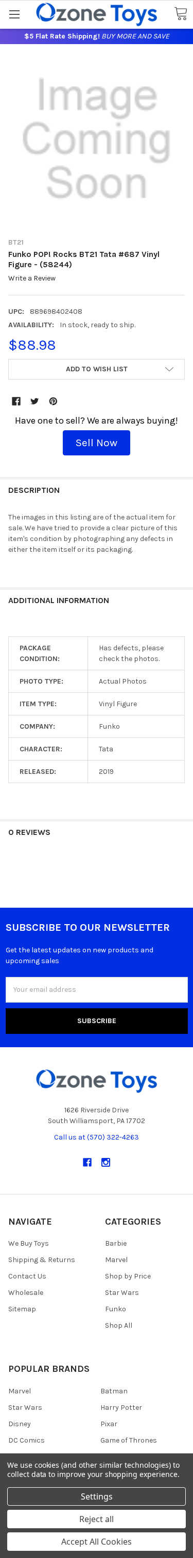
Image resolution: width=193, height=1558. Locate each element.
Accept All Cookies (96, 1541)
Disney (19, 1424)
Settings (97, 1496)
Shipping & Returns (41, 1259)
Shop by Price (128, 1276)
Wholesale (25, 1292)
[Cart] (180, 14)
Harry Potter (121, 1407)
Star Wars (122, 1292)
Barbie (116, 1243)
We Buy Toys (28, 1243)
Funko (115, 1309)
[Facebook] (16, 401)
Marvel (116, 1259)
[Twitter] (35, 401)
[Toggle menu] (14, 14)
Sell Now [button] (96, 442)
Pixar (108, 1424)
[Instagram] (106, 1162)
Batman (114, 1391)
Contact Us (27, 1276)
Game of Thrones (128, 1440)
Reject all (96, 1519)
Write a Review (32, 278)
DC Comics (26, 1440)
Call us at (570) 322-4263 (96, 1137)
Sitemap (22, 1309)
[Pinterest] (53, 401)
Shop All (118, 1325)
